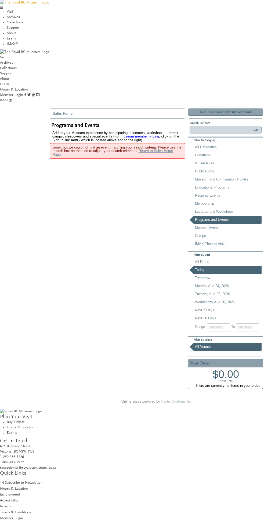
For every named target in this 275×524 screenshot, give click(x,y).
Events (12, 433)
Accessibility (9, 500)
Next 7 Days (204, 310)
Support (13, 28)
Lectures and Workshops (214, 211)
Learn (11, 39)
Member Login (11, 95)
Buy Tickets (15, 422)
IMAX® (6, 100)
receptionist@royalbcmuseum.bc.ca (28, 468)
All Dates (202, 262)
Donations (203, 155)
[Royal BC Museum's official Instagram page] (37, 95)
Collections (15, 22)
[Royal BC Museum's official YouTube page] (33, 95)
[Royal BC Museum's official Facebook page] (25, 95)
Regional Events (207, 195)
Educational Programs (212, 187)
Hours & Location (14, 90)
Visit (10, 12)
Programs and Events (212, 220)
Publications (204, 171)
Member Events (207, 228)
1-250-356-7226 (12, 457)
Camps (200, 236)
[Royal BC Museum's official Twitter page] (29, 95)
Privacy (5, 506)
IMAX (12, 44)
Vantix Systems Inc (176, 401)
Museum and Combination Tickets (221, 179)
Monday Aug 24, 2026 (212, 286)
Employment (10, 495)
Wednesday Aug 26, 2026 (215, 302)
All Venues (203, 347)
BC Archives (204, 163)
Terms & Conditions (15, 512)
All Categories (206, 147)
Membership (204, 203)
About (11, 33)
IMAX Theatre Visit (210, 244)
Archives (13, 17)
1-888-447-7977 (12, 462)
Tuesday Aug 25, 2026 (212, 294)
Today (199, 270)
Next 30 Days (205, 318)
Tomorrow (202, 278)
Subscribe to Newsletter (23, 483)
